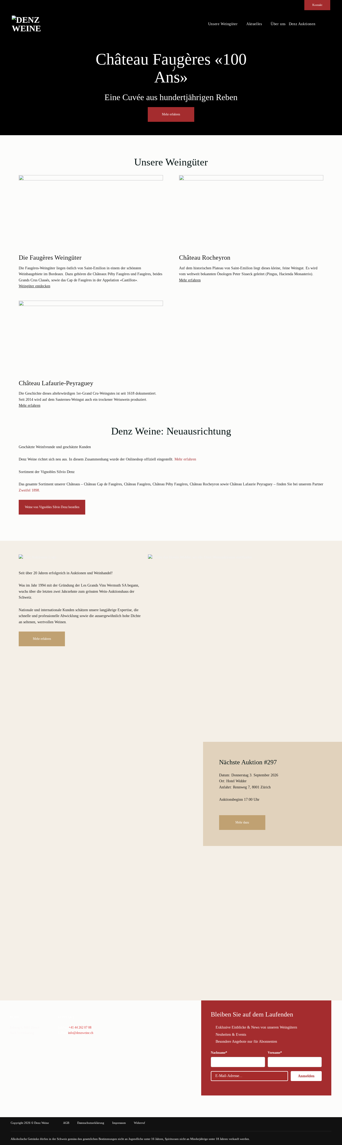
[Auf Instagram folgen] (324, 24)
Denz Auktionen (302, 24)
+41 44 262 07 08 (80, 1027)
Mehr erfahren (190, 280)
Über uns (278, 24)
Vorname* (275, 1053)
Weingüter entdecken (34, 286)
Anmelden (306, 1076)
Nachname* (219, 1053)
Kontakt (317, 4)
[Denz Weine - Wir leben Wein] (37, 24)
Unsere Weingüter (223, 24)
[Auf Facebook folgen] (318, 24)
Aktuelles (254, 24)
